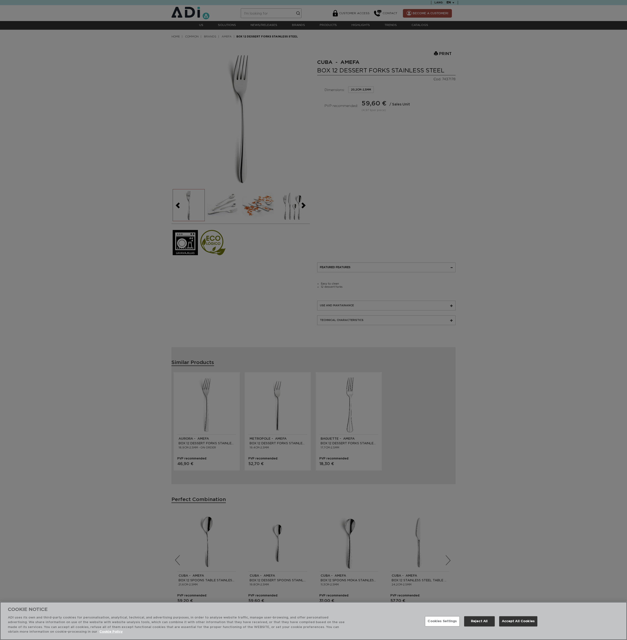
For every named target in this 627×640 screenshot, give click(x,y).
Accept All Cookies (518, 621)
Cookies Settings (442, 621)
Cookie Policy (111, 631)
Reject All (479, 621)
